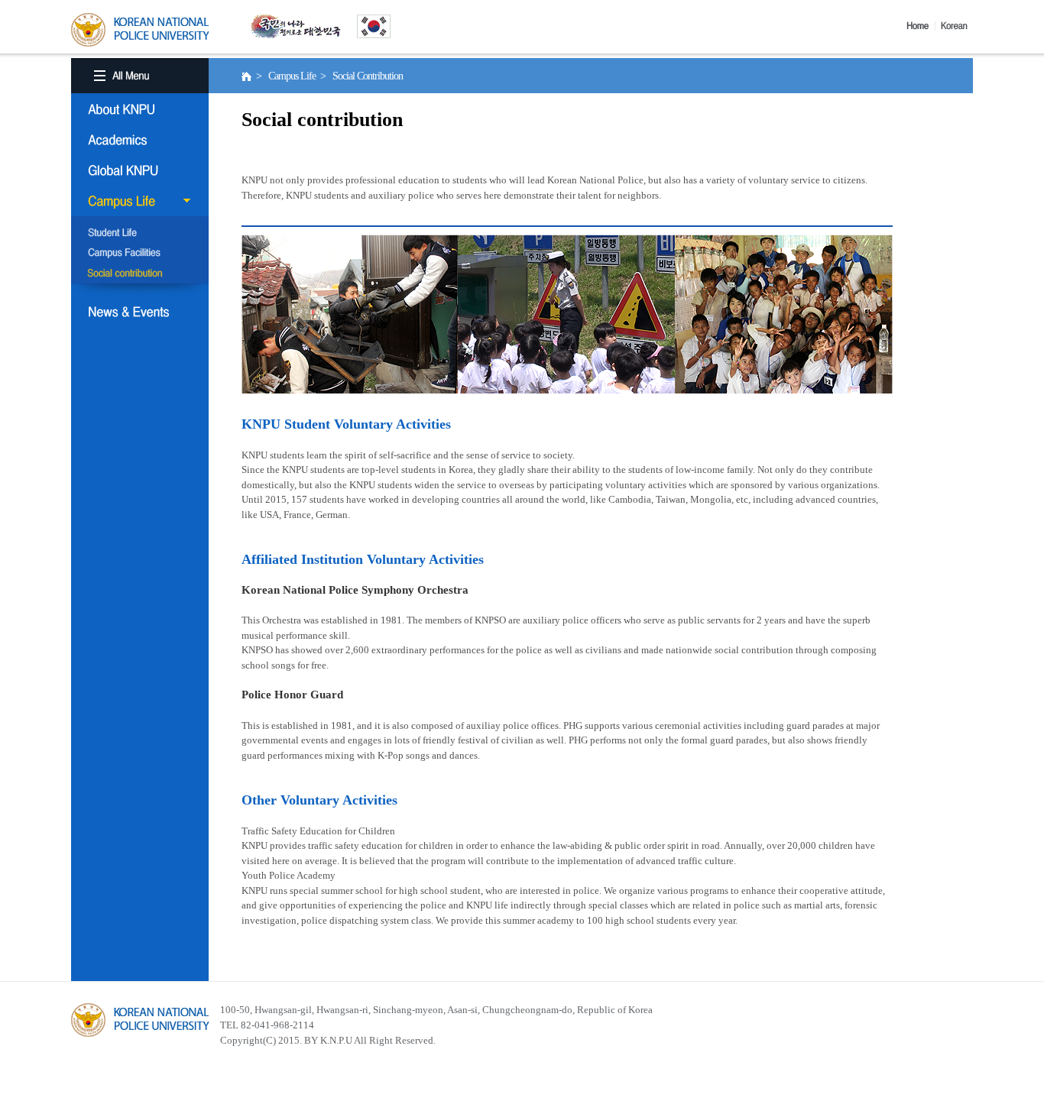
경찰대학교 (140, 1020)
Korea (957, 26)
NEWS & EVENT (140, 311)
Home (920, 26)
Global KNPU (140, 170)
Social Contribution (140, 273)
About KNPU (140, 109)
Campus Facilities (140, 254)
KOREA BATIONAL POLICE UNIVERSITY (140, 30)
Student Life (140, 234)
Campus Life (140, 201)
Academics (140, 140)
